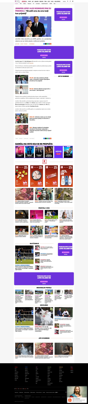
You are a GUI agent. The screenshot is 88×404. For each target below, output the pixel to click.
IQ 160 (52, 1)
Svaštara (60, 378)
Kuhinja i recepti (50, 372)
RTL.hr (16, 396)
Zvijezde (16, 3)
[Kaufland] (44, 161)
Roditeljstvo (49, 379)
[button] (17, 147)
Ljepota (49, 373)
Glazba (24, 3)
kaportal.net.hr (37, 396)
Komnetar (60, 373)
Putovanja (49, 378)
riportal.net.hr (50, 396)
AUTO (49, 1)
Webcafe (41, 1)
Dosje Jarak (16, 378)
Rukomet (26, 370)
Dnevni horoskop (61, 372)
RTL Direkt (16, 375)
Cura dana (60, 370)
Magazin (36, 1)
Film (20, 3)
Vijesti (15, 368)
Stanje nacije (16, 376)
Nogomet (26, 368)
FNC (25, 379)
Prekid (17, 138)
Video (72, 369)
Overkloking (60, 375)
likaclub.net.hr (27, 398)
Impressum (16, 392)
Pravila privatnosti (39, 392)
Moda (48, 376)
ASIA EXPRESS (57, 1)
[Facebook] (44, 44)
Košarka (26, 375)
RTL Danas (16, 373)
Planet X (60, 376)
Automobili (49, 384)
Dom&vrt (49, 370)
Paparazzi (29, 3)
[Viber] (49, 44)
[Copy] (50, 44)
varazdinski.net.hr (43, 396)
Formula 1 (26, 381)
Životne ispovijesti (50, 383)
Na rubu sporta (27, 373)
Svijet (15, 370)
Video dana (60, 381)
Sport (29, 1)
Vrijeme (16, 379)
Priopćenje (20, 138)
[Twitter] (45, 44)
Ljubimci (49, 375)
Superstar (37, 378)
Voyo (54, 3)
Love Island (38, 3)
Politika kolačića (32, 392)
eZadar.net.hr (64, 396)
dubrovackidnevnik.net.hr (57, 396)
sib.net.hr (33, 396)
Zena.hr (19, 396)
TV (33, 3)
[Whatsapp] (47, 44)
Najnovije (72, 370)
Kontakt (44, 392)
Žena (45, 1)
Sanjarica (72, 372)
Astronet (60, 368)
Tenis (25, 376)
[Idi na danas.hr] (24, 1)
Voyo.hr (22, 396)
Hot (33, 1)
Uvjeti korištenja (26, 392)
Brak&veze (49, 368)
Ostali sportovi (27, 378)
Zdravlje (49, 381)
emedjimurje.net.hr (28, 396)
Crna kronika (16, 372)
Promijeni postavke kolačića (50, 392)
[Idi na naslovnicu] (18, 2)
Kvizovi (60, 379)
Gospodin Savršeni (45, 3)
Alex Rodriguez (32, 138)
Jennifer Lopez (26, 138)
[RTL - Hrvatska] (67, 392)
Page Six (31, 63)
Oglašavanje (21, 392)
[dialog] (77, 394)
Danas (16, 367)
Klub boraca (26, 372)
